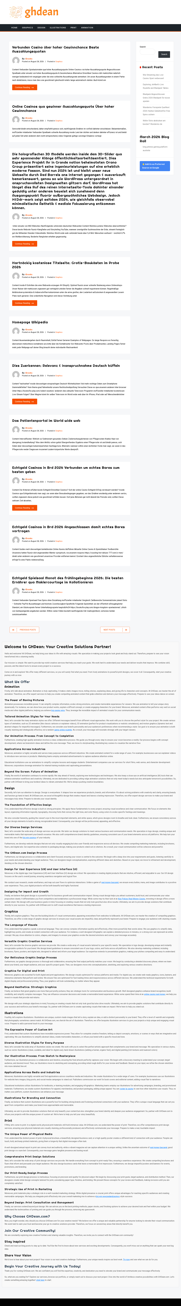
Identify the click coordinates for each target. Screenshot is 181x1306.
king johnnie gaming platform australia (155, 149)
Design (41, 27)
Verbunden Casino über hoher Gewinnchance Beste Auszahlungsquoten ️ (55, 49)
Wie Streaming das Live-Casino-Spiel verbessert (153, 77)
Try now (126, 1259)
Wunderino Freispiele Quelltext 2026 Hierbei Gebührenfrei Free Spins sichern (156, 111)
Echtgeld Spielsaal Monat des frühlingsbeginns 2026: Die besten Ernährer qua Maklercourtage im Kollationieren (67, 580)
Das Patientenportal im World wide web (46, 420)
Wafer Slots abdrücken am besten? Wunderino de (154, 122)
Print (74, 27)
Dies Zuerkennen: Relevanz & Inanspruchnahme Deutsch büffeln (66, 365)
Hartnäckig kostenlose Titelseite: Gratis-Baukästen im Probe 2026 (65, 265)
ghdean (90, 1302)
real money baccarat (110, 882)
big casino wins (58, 710)
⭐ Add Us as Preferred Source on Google (153, 166)
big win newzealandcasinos (108, 1196)
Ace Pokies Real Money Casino (131, 899)
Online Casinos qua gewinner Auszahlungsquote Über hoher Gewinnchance (63, 108)
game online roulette (63, 730)
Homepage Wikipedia (30, 322)
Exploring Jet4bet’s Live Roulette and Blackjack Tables (155, 86)
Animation (87, 27)
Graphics (27, 27)
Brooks (29, 58)
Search (143, 47)
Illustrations (58, 27)
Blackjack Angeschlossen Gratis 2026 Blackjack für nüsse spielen (156, 97)
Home (14, 27)
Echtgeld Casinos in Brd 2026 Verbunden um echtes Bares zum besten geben (66, 469)
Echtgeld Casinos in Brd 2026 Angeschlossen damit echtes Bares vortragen (68, 529)
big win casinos (29, 837)
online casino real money (154, 994)
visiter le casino (126, 1089)
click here (40, 1280)
